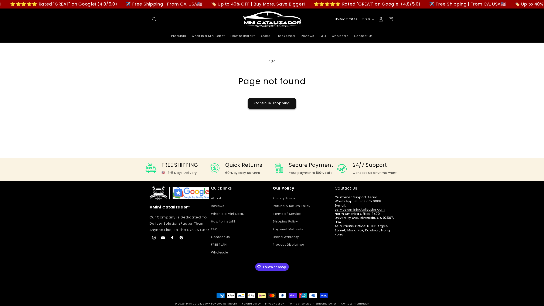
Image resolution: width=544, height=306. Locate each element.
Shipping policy (326, 303)
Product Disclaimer (288, 244)
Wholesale (219, 252)
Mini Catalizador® (198, 303)
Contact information (355, 303)
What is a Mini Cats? (228, 214)
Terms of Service (287, 214)
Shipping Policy (285, 221)
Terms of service (299, 303)
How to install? (223, 221)
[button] (154, 19)
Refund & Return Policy (291, 206)
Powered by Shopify (224, 303)
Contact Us (220, 237)
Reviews (217, 206)
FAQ (214, 229)
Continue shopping (272, 103)
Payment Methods (288, 229)
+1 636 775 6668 (367, 201)
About (216, 198)
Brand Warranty (286, 237)
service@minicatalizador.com (360, 209)
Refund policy (251, 303)
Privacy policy (274, 303)
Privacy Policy (284, 198)
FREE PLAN (219, 244)
